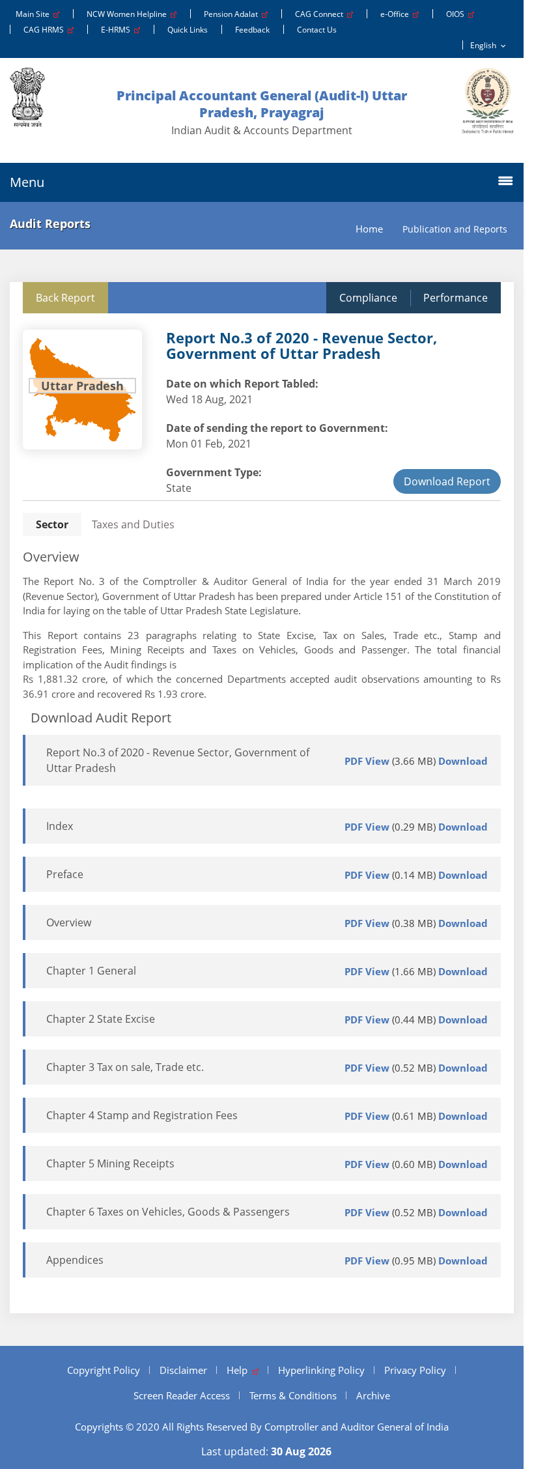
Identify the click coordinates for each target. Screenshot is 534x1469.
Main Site (34, 14)
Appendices (75, 1260)
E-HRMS (117, 29)
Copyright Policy (103, 1369)
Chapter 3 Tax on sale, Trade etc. (125, 1067)
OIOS (457, 14)
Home (369, 229)
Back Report (65, 298)
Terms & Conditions (293, 1395)
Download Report (447, 481)
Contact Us (317, 29)
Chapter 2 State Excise (100, 1019)
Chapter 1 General (91, 970)
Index (59, 826)
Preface (64, 874)
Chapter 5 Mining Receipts (110, 1163)
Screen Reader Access (182, 1395)
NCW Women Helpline (129, 14)
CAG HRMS (45, 29)
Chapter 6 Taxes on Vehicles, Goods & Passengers (168, 1212)
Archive (373, 1395)
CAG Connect (321, 14)
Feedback (252, 29)
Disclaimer (183, 1369)
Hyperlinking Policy (321, 1369)
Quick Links (187, 29)
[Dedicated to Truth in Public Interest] (488, 101)
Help (240, 1369)
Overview (68, 922)
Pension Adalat (233, 14)
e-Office (396, 14)
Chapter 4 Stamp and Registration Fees (142, 1115)
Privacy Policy (415, 1369)
